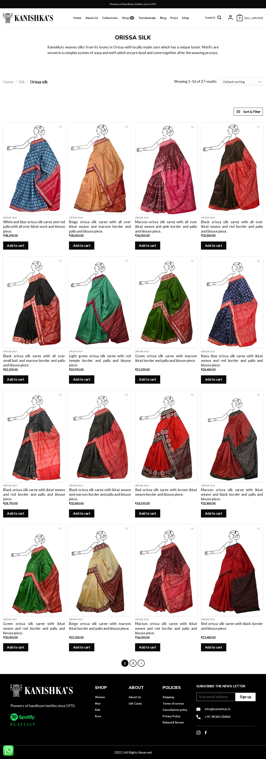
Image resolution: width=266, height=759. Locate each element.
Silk (22, 82)
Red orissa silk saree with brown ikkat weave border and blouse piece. (166, 492)
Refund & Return (173, 722)
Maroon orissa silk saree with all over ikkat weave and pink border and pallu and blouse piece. (166, 226)
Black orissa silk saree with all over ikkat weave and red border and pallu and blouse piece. (232, 226)
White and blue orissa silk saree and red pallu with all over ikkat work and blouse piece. (34, 226)
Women (100, 697)
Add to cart (15, 245)
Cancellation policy (175, 710)
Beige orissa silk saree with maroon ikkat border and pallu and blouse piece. (100, 625)
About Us (91, 18)
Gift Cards (135, 704)
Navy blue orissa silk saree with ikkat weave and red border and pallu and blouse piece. (232, 360)
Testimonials (147, 18)
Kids (97, 710)
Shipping (168, 697)
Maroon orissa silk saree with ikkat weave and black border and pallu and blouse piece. (232, 494)
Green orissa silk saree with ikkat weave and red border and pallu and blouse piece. (34, 628)
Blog (163, 18)
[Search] (213, 18)
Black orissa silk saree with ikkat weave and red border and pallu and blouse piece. (34, 494)
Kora (98, 716)
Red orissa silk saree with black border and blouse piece (232, 625)
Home (77, 18)
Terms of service (173, 704)
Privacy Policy (171, 716)
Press (174, 18)
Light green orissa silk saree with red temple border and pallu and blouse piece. (100, 360)
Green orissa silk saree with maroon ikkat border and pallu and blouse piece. (166, 358)
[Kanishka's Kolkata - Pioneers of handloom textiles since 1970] (28, 18)
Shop (125, 18)
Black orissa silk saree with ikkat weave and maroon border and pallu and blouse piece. (100, 494)
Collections (110, 18)
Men (98, 704)
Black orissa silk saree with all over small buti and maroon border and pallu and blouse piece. (34, 360)
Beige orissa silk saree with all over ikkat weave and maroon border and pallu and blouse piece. (100, 226)
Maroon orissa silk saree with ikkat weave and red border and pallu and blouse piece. (166, 628)
